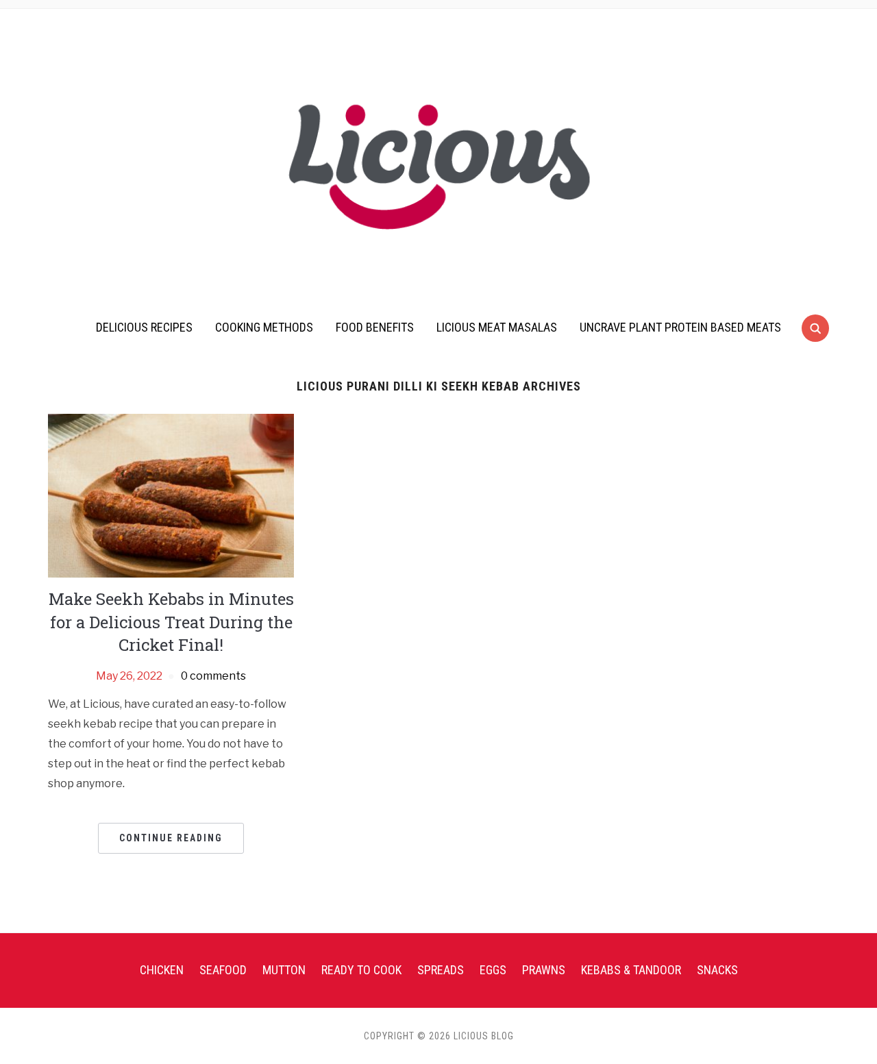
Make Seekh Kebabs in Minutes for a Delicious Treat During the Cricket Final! (171, 622)
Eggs (493, 970)
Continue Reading (171, 837)
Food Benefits (375, 327)
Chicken (162, 970)
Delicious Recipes (144, 327)
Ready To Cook (361, 970)
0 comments (213, 675)
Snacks (717, 970)
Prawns (543, 970)
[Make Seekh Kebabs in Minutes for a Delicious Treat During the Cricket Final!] (171, 495)
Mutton (284, 970)
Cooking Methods (264, 327)
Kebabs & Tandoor (631, 970)
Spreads (440, 970)
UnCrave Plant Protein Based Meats (680, 327)
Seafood (223, 970)
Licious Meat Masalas (496, 327)
